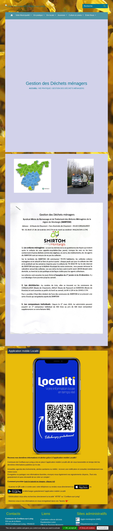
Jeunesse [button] (62, 15)
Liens (46, 514)
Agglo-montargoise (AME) (90, 519)
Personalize (102, 528)
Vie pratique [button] (38, 15)
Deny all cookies (87, 528)
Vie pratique (44, 88)
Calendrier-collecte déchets (51, 520)
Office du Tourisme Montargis (51, 525)
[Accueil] (25, 6)
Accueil (33, 88)
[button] (12, 15)
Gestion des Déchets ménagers (68, 88)
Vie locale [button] (50, 15)
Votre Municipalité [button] (23, 15)
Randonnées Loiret (48, 522)
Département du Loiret (89, 524)
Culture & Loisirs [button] (75, 15)
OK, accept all (70, 528)
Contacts (13, 514)
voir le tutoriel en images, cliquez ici (39, 481)
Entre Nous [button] (90, 15)
